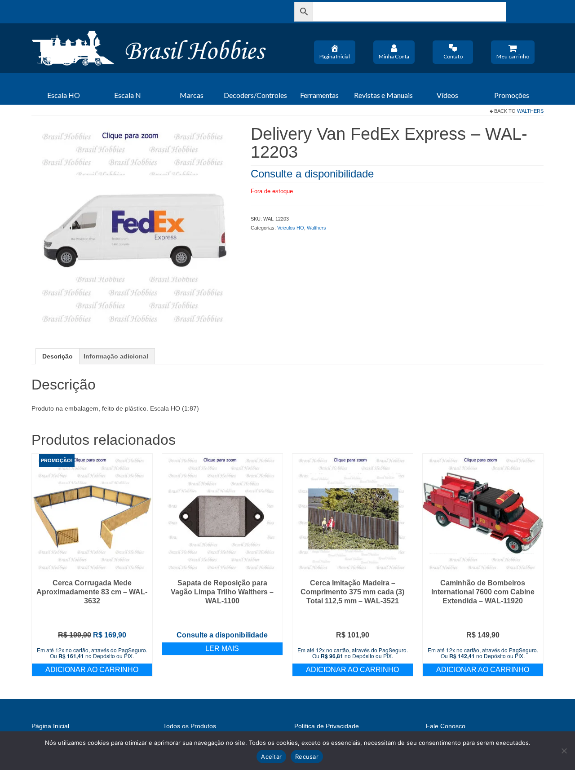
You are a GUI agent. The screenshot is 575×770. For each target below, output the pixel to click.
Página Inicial (334, 56)
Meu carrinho (512, 56)
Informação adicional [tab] (116, 356)
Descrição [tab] (57, 356)
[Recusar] (563, 750)
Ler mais (222, 648)
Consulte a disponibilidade (312, 174)
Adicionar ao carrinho (91, 669)
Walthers (530, 111)
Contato (453, 56)
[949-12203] (134, 226)
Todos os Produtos (189, 726)
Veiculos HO (290, 227)
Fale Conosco (445, 726)
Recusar (306, 756)
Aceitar (271, 756)
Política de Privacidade (326, 726)
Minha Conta (394, 56)
